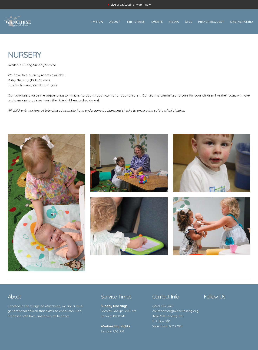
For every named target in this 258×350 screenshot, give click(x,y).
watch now (143, 5)
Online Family (241, 21)
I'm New (97, 21)
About (115, 21)
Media (174, 21)
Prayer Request (211, 21)
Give (188, 21)
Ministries (136, 21)
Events (157, 21)
